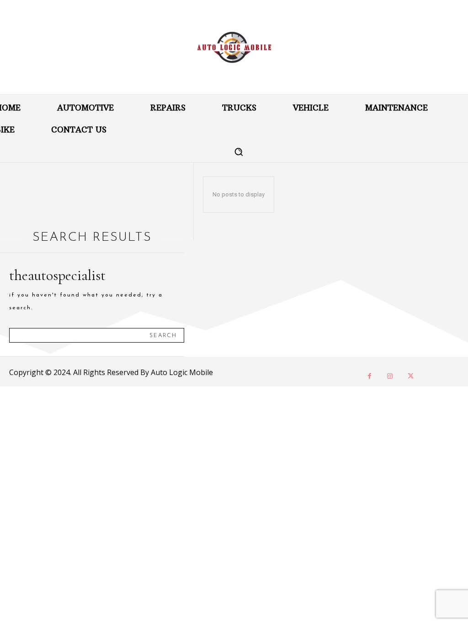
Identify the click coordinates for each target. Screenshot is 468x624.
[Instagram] (390, 376)
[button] (239, 152)
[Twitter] (411, 376)
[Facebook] (370, 376)
